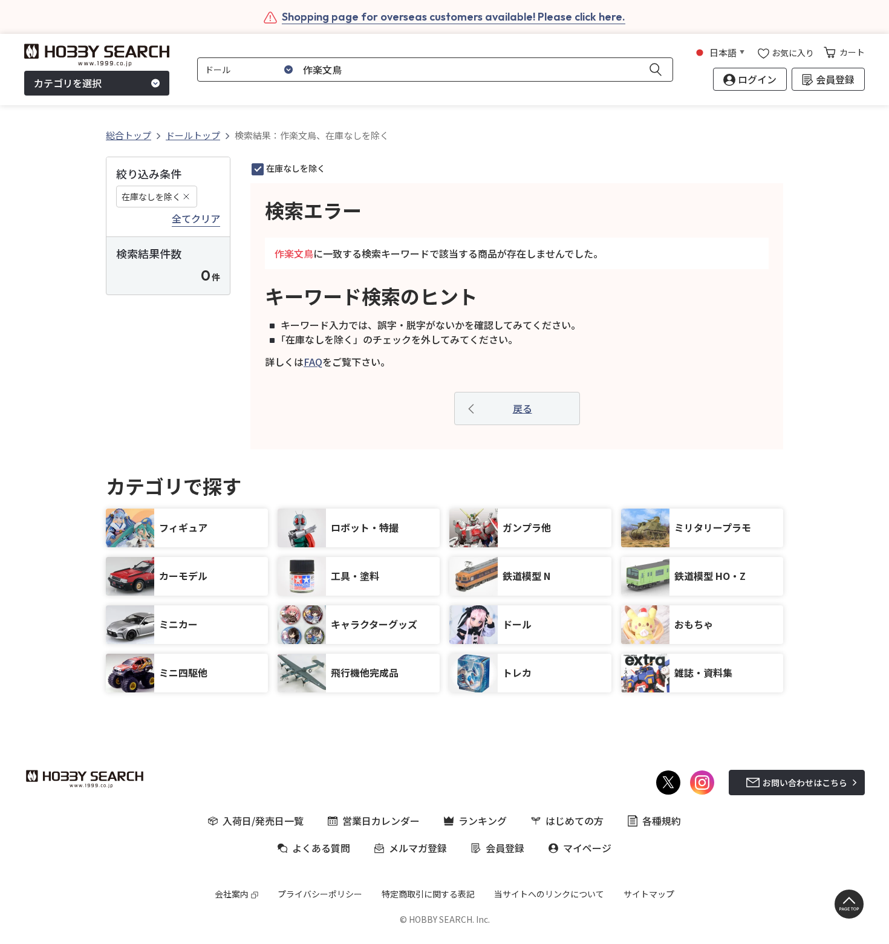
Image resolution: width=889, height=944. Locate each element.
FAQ (313, 361)
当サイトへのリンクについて (549, 893)
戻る (522, 408)
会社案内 (232, 893)
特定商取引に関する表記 (428, 893)
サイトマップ (649, 893)
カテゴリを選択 (68, 83)
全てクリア (196, 219)
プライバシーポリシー (320, 893)
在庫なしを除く (151, 196)
